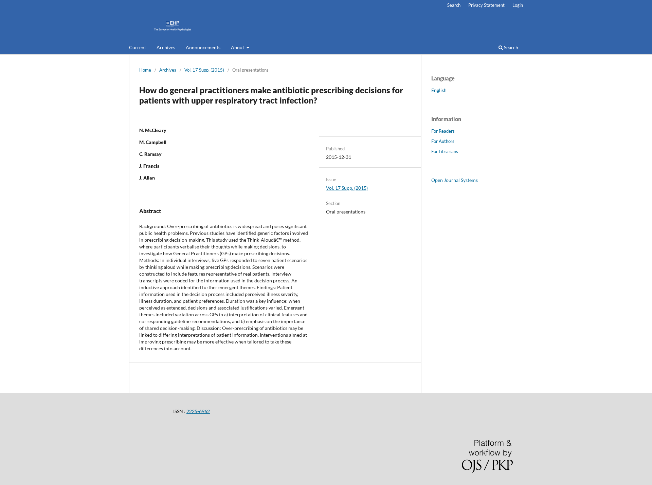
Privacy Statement (486, 5)
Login (517, 5)
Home (145, 70)
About (238, 47)
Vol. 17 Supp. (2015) (204, 70)
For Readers (443, 131)
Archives (166, 47)
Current (137, 47)
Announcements (203, 47)
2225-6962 (198, 411)
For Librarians (444, 151)
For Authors (442, 141)
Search (510, 47)
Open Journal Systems (454, 180)
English (439, 90)
